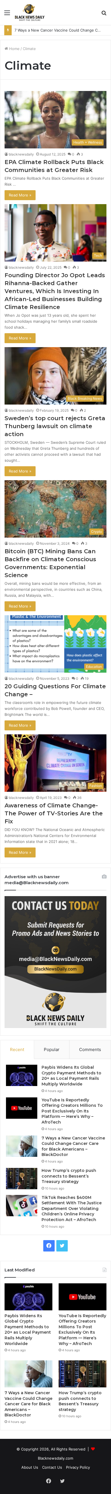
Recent (17, 1049)
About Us (29, 1467)
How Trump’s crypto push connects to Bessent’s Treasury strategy (69, 1176)
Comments (90, 1049)
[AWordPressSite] (29, 12)
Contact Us (52, 1467)
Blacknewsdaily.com (55, 1458)
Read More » (20, 195)
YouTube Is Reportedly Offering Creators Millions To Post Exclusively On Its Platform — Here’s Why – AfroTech (72, 1111)
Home (14, 48)
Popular (51, 1049)
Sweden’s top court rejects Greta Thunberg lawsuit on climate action (55, 426)
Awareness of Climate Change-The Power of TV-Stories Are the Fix (54, 813)
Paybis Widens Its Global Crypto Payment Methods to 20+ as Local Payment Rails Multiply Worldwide (71, 1076)
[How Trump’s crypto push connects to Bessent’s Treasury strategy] (21, 1178)
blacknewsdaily (21, 154)
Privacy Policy (78, 1467)
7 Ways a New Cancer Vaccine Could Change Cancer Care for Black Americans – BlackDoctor (73, 1146)
